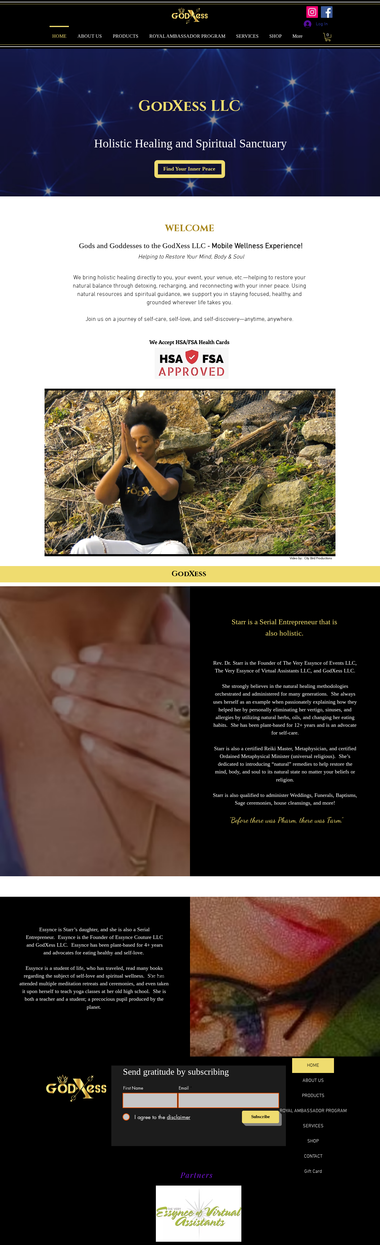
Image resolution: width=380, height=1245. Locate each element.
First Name (133, 1088)
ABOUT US (313, 1081)
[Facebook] (326, 12)
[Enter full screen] (327, 548)
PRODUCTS (313, 1096)
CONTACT (313, 1156)
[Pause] (52, 548)
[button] (328, 37)
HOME (313, 1066)
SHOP (313, 1141)
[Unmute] (62, 548)
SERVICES (313, 1126)
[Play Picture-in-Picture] (317, 548)
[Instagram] (312, 12)
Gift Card (313, 1172)
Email (184, 1088)
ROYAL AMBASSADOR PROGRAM (313, 1111)
